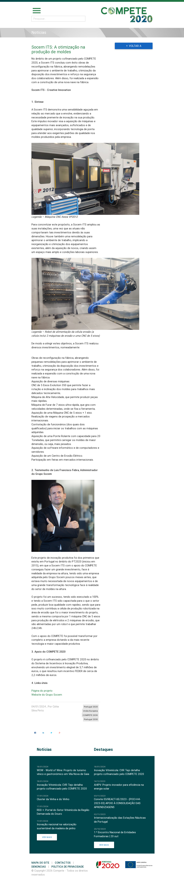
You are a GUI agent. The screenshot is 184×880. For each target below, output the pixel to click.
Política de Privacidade (67, 866)
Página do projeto (41, 690)
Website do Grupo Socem (46, 694)
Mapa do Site (40, 862)
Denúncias (38, 866)
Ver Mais (47, 837)
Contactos (63, 862)
